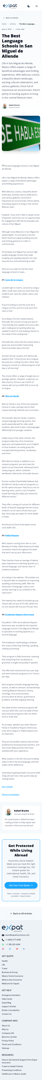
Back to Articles (12, 18)
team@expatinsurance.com (17, 935)
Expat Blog (6, 1002)
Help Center (7, 999)
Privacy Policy (8, 1040)
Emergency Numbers (11, 995)
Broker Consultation (11, 1010)
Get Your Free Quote (19, 885)
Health (5, 961)
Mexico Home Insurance (12, 976)
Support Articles (9, 1006)
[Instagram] (3, 949)
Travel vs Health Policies (12, 1066)
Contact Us (7, 1014)
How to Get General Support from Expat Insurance (19, 1061)
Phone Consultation (10, 794)
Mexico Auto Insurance (12, 979)
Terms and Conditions (11, 1044)
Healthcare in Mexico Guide (14, 1074)
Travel (4, 968)
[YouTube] (17, 949)
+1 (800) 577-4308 (13, 939)
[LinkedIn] (24, 949)
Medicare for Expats (10, 983)
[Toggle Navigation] (36, 6)
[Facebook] (10, 949)
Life (3, 964)
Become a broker (9, 1037)
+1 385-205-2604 (13, 944)
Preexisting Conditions (12, 1070)
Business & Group (10, 972)
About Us (6, 1025)
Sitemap (5, 1048)
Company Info (8, 1033)
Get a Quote (7, 786)
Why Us (5, 1029)
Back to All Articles (22, 913)
